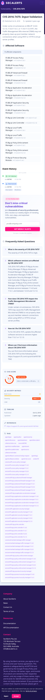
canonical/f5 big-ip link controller (14, 524)
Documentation (9, 623)
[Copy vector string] (38, 381)
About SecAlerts (9, 599)
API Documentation (11, 627)
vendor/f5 (36, 459)
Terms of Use (8, 611)
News (5, 603)
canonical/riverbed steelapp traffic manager (18, 540)
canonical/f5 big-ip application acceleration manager (20, 493)
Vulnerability (6, 9)
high (36, 398)
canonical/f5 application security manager (17, 509)
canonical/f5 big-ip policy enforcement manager (19, 556)
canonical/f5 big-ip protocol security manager (18, 571)
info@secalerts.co (10, 649)
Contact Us (7, 607)
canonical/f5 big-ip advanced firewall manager (18, 477)
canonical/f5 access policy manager (15, 462)
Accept (16, 696)
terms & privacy (31, 691)
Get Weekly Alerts (22, 229)
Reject (6, 696)
